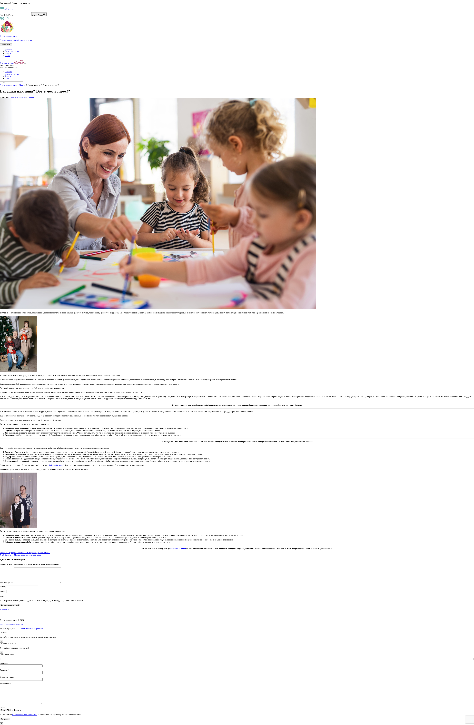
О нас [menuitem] (7, 78)
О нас (7, 56)
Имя (2, 587)
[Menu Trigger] (25, 63)
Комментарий (6, 582)
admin (31, 97)
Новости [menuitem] (8, 72)
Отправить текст (7, 63)
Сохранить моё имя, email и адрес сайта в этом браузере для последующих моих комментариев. (43, 601)
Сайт (2, 596)
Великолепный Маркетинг (31, 628)
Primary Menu (6, 45)
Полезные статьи (12, 51)
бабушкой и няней (56, 465)
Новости (8, 49)
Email (3, 591)
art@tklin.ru (8, 9)
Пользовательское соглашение (12, 624)
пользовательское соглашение (24, 715)
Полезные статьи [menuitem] (12, 74)
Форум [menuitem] (8, 76)
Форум (8, 53)
